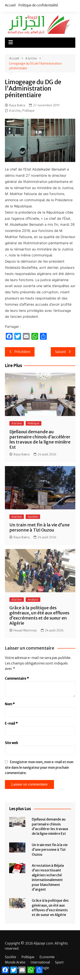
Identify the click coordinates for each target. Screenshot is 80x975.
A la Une (14, 111)
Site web (11, 743)
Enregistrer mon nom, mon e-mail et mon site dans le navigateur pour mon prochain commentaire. (39, 767)
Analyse (33, 599)
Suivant (60, 352)
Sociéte (33, 517)
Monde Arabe (15, 962)
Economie (47, 957)
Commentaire (17, 678)
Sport (59, 962)
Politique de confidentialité (38, 5)
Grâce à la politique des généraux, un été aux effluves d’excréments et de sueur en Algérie (39, 615)
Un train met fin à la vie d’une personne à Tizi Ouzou (39, 527)
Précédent (22, 352)
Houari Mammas (25, 630)
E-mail (11, 723)
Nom (10, 704)
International (40, 962)
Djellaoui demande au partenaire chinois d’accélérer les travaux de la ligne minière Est (39, 439)
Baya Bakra (17, 105)
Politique (28, 111)
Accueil (10, 5)
